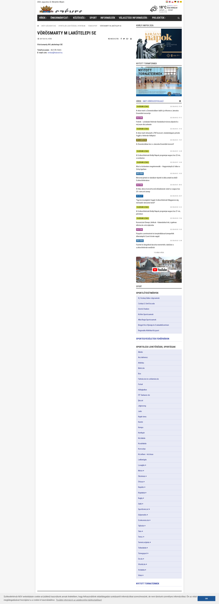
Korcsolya (141, 449)
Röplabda (141, 493)
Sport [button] (93, 17)
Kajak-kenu (142, 416)
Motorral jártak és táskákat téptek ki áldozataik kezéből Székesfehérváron (156, 179)
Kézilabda (141, 438)
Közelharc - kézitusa (145, 454)
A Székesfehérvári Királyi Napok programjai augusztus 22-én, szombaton (158, 156)
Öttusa (140, 482)
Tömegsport (92, 26)
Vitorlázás (142, 564)
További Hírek (159, 252)
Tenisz (140, 537)
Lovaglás (141, 465)
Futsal (140, 384)
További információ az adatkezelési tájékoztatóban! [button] (79, 600)
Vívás (140, 575)
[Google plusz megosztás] (127, 39)
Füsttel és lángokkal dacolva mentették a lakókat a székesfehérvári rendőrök (155, 246)
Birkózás (141, 368)
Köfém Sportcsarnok (145, 314)
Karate (140, 422)
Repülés (141, 487)
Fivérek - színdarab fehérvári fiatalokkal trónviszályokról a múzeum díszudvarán (157, 123)
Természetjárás (143, 542)
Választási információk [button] (133, 17)
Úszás (140, 559)
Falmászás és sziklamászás (148, 379)
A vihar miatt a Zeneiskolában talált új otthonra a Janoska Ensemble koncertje (157, 111)
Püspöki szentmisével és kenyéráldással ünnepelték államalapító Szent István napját (155, 234)
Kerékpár (141, 433)
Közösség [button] (79, 17)
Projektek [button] (158, 17)
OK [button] (206, 599)
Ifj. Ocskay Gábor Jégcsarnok (149, 298)
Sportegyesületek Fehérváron (152, 338)
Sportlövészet (143, 509)
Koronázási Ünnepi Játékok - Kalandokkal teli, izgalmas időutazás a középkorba (156, 223)
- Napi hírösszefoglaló (152, 101)
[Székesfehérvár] (60, 9)
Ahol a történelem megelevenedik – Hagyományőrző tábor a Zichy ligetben (158, 167)
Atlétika (141, 363)
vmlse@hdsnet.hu (55, 53)
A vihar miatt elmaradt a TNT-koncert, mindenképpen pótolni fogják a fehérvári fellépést (158, 134)
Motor (140, 471)
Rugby (140, 498)
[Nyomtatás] (131, 39)
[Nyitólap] (38, 26)
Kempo (140, 427)
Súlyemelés (142, 515)
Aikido (140, 352)
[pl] (172, 2)
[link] (159, 44)
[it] (178, 2)
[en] (170, 2)
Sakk (140, 504)
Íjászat (140, 400)
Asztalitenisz (143, 357)
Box (139, 373)
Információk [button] (108, 17)
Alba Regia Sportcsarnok (147, 320)
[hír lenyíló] (180, 101)
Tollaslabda (142, 548)
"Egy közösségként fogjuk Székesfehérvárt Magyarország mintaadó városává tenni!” (157, 201)
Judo (140, 411)
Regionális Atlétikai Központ (148, 330)
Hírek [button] (42, 17)
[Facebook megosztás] (121, 39)
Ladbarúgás (142, 459)
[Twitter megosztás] (124, 39)
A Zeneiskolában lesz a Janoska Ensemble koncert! (155, 144)
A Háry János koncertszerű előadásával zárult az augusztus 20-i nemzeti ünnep (158, 190)
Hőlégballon (142, 390)
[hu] (167, 2)
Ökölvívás (141, 476)
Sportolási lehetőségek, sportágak (71, 26)
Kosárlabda (142, 443)
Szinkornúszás (143, 520)
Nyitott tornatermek (147, 583)
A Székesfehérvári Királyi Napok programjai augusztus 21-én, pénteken (158, 212)
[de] (175, 2)
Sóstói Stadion (143, 309)
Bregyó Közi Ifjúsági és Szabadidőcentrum (153, 325)
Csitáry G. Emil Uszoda (146, 303)
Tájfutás (141, 526)
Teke (140, 531)
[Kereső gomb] (178, 18)
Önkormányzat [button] (59, 17)
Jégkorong (142, 406)
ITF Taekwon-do (144, 395)
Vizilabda (141, 570)
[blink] (181, 2)
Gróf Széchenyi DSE (48, 26)
